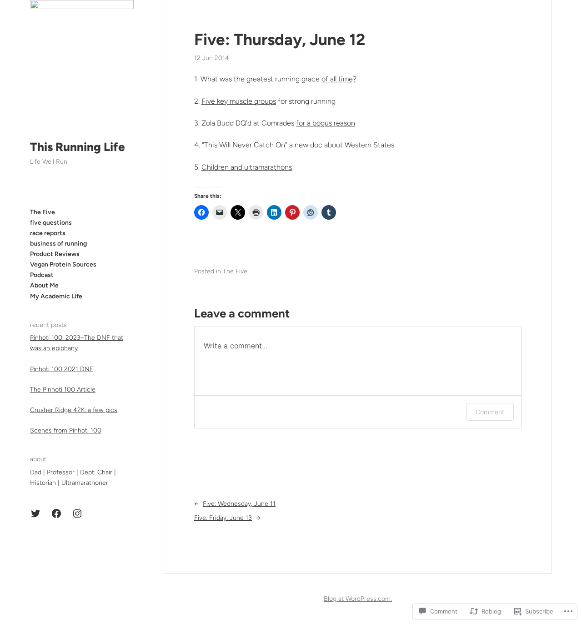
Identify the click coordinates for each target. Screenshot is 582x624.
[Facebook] (56, 513)
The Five (235, 271)
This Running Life (77, 147)
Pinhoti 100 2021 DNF (61, 369)
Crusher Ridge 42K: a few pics (73, 410)
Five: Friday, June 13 (223, 518)
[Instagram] (77, 513)
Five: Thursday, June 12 (279, 39)
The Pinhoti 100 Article (62, 389)
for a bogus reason (325, 123)
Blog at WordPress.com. (358, 599)
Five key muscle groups (238, 101)
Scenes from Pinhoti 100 (65, 430)
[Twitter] (35, 513)
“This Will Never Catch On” (244, 145)
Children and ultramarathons (246, 167)
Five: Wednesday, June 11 (239, 504)
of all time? (338, 79)
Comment (490, 412)
